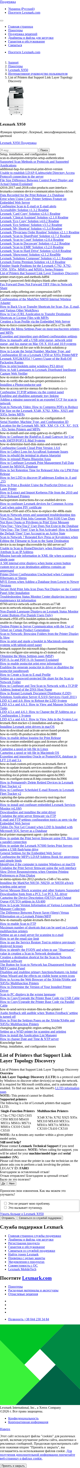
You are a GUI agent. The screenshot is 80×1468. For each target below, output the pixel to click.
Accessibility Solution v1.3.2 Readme (24, 210)
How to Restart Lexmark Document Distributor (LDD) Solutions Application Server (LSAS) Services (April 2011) (38, 695)
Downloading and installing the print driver (28, 812)
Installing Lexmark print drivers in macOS (27, 726)
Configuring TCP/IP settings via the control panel (32, 392)
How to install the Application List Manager (28, 1035)
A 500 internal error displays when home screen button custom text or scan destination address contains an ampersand (35, 566)
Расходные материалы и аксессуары (33, 1290)
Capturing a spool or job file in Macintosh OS (29, 752)
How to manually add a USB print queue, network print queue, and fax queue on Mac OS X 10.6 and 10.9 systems (38, 342)
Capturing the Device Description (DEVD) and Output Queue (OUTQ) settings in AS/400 (35, 899)
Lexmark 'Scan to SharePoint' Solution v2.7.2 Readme (35, 236)
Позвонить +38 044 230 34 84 (28, 1319)
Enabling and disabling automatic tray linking (29, 396)
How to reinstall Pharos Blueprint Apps (25, 459)
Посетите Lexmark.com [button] (24, 12)
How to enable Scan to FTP (18, 923)
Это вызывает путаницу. (25, 1207)
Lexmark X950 (18, 70)
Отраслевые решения (23, 1294)
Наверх (5, 1429)
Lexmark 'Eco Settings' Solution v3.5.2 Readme (31, 225)
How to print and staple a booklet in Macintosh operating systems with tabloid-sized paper (37, 643)
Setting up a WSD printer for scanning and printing (33, 1031)
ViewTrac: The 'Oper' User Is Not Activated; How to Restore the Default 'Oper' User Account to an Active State (39, 531)
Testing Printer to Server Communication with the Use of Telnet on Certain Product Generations (37, 628)
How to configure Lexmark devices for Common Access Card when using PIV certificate (36, 505)
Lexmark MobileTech (22, 1269)
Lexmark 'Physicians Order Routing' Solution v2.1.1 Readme (39, 232)
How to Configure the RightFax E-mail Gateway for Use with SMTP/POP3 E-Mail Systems (37, 438)
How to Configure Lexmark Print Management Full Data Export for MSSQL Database (37, 464)
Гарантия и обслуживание (26, 1247)
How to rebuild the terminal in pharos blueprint (30, 455)
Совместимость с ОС (23, 1265)
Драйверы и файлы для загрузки (31, 1239)
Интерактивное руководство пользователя (37, 73)
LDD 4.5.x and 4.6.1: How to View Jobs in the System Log (39, 719)
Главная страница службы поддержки (34, 1236)
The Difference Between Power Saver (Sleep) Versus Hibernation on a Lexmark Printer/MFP (34, 914)
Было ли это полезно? (15, 1179)
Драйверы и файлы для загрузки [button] (31, 37)
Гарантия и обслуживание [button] (26, 41)
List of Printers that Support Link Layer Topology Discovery (39, 273)
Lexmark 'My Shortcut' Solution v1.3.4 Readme (31, 228)
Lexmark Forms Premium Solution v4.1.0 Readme (32, 262)
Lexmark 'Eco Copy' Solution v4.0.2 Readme (29, 221)
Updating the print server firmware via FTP (28, 816)
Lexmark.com (37, 1278)
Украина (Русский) (21, 9)
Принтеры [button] (15, 30)
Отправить (8, 1218)
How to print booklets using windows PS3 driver (31, 366)
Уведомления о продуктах (26, 1262)
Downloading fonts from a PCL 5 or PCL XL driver (33, 894)
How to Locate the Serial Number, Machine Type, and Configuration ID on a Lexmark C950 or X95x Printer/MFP (39, 353)
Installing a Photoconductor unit (20, 384)
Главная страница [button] (20, 26)
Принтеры (15, 66)
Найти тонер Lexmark (23, 1254)
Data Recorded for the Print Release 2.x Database (32, 195)
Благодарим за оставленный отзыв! (24, 1172)
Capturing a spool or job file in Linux (24, 749)
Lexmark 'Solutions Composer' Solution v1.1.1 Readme (36, 258)
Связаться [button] (15, 45)
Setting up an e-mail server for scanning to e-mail (31, 935)
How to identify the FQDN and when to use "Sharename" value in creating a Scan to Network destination (37, 951)
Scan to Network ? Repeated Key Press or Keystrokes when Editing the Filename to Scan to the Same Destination (39, 539)
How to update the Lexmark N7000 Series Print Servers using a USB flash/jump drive (36, 847)
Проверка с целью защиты (26, 1258)
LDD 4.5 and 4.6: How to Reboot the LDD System (33, 700)
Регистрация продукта (24, 1243)
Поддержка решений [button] (22, 34)
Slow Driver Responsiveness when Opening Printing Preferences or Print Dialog (34, 873)
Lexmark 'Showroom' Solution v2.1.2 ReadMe (30, 254)
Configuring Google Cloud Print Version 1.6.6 (30, 448)
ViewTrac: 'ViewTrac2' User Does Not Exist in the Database (39, 526)
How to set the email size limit (19, 938)
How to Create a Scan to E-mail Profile (25, 674)
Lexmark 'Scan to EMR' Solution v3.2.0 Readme (32, 247)
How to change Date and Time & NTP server (29, 1039)
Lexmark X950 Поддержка (18, 143)
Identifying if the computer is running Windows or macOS (37, 864)
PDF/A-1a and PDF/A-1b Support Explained (29, 660)
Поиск (44, 150)
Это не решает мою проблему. (29, 1203)
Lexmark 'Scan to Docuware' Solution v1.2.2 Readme (35, 243)
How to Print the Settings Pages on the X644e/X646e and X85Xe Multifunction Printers (37, 1022)
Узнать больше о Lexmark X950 (22, 1214)
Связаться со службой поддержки (40, 1218)
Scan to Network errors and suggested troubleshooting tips (37, 515)
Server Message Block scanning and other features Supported (39, 890)
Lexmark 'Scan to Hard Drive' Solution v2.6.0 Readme (35, 251)
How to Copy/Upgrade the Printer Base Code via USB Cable (40, 998)
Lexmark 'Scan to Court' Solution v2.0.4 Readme (32, 239)
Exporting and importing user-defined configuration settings (38, 336)
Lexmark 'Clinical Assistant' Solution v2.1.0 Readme (34, 217)
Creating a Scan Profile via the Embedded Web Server (35, 321)
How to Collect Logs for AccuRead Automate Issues (34, 451)
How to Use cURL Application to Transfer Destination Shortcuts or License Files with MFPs (35, 315)
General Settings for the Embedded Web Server (30, 853)
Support (13, 62)
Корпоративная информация (28, 1422)
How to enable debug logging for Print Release (30, 738)
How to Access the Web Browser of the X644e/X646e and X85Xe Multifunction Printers (38, 981)
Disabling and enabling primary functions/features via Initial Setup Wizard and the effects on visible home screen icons (38, 973)
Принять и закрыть (13, 1465)
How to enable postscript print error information (31, 663)
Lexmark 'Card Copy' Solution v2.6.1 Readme (30, 213)
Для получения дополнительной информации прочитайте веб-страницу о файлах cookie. (37, 1454)
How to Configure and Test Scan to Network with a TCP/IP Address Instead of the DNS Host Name (39, 687)
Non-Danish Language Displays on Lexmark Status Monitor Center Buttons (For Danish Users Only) (39, 613)
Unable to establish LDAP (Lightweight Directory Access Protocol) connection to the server (37, 174)
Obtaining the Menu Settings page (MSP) (27, 656)
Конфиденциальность (23, 1418)
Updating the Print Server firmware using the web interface (38, 868)
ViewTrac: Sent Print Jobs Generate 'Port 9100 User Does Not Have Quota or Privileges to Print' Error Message (37, 520)
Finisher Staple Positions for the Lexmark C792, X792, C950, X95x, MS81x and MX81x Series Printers (35, 267)
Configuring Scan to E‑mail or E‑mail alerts (28, 206)
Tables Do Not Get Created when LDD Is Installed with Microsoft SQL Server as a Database (36, 829)
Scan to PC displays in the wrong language (28, 994)
